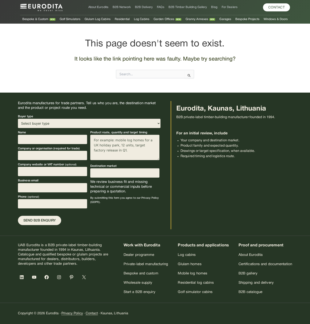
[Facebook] (47, 277)
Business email (28, 180)
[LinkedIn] (22, 277)
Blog (214, 7)
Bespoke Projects (247, 19)
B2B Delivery (144, 7)
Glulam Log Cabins (98, 19)
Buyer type (25, 116)
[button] (276, 7)
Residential (122, 19)
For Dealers (229, 7)
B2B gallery (248, 273)
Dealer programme (139, 254)
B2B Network (122, 7)
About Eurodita (98, 7)
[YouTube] (35, 277)
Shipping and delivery (256, 282)
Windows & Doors (276, 19)
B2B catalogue (250, 292)
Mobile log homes (192, 273)
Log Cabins (141, 19)
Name (22, 132)
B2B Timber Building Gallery (187, 7)
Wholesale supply (138, 282)
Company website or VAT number (47, 164)
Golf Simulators (70, 19)
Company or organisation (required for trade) (49, 148)
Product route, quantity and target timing (118, 132)
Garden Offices (164, 19)
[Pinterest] (72, 277)
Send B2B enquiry (39, 220)
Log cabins (187, 254)
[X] (84, 277)
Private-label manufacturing (146, 264)
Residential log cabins (196, 282)
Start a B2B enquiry (139, 292)
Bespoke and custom (141, 273)
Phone (28, 197)
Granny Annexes (197, 19)
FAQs (160, 7)
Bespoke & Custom (35, 19)
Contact (92, 313)
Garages (225, 19)
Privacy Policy (72, 313)
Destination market (103, 166)
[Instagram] (60, 277)
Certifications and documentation (265, 264)
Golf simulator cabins (195, 292)
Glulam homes (189, 264)
